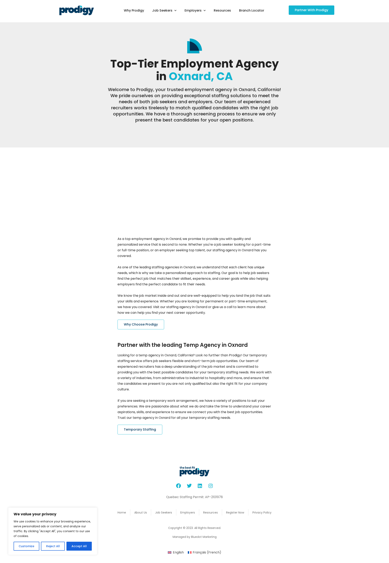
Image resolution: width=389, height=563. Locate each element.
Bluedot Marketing (204, 537)
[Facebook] (178, 486)
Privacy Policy (261, 512)
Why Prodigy (134, 10)
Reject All (53, 546)
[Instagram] (211, 486)
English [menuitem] (178, 552)
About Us (140, 512)
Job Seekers (162, 10)
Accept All (79, 546)
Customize (26, 546)
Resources (222, 10)
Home (122, 512)
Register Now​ (235, 512)
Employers (193, 10)
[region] (52, 531)
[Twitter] (189, 486)
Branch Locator (251, 10)
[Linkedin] (200, 486)
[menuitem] (176, 552)
